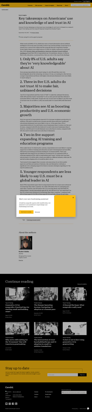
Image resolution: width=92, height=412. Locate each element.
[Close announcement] (73, 197)
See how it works (26, 212)
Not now (37, 212)
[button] (88, 408)
